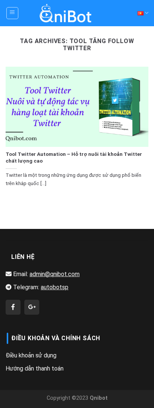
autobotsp (54, 287)
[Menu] (12, 13)
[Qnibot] (13, 307)
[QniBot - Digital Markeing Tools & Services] (66, 13)
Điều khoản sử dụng (31, 355)
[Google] (32, 307)
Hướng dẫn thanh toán (35, 368)
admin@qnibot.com (55, 274)
